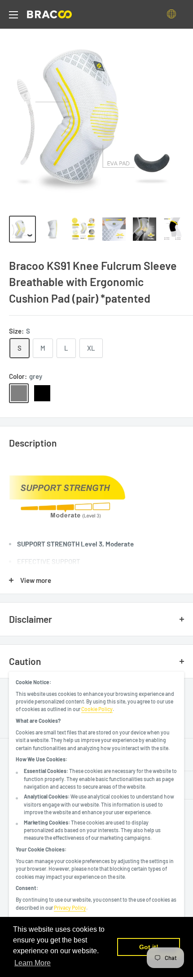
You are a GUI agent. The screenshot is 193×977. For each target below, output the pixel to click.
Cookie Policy (97, 709)
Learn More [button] (32, 963)
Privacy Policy (70, 907)
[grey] (19, 393)
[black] (42, 393)
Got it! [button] (148, 947)
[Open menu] (13, 14)
